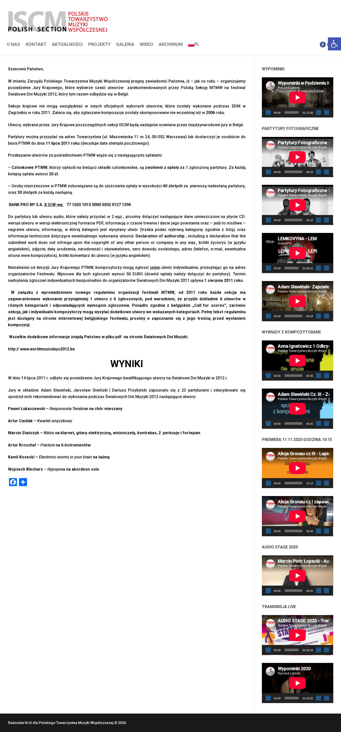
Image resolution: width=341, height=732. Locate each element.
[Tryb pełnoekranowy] (326, 112)
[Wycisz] (318, 112)
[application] (297, 97)
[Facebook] (323, 44)
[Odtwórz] (268, 112)
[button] (334, 43)
